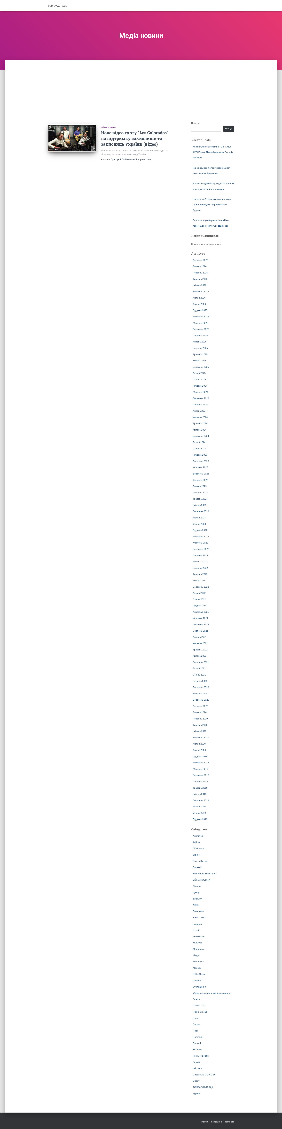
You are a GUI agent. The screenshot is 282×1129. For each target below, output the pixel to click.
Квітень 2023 (199, 505)
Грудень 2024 (200, 385)
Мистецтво (198, 961)
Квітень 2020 (199, 731)
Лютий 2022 (199, 593)
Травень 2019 (200, 788)
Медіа (196, 955)
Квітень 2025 (199, 360)
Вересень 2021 (201, 624)
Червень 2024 (200, 417)
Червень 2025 (200, 348)
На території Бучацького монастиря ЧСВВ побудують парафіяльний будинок (212, 204)
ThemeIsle (228, 1121)
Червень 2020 (200, 718)
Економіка (198, 911)
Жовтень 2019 (200, 769)
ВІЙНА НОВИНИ (108, 127)
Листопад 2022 (201, 536)
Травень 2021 (200, 649)
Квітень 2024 (199, 429)
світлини (197, 1068)
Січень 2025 (199, 379)
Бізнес (196, 854)
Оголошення (199, 986)
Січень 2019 (199, 813)
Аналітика (198, 836)
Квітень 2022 (199, 580)
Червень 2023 (200, 492)
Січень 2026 (199, 304)
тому (144, 159)
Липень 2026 (200, 266)
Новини (197, 980)
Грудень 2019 (200, 756)
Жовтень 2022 (200, 542)
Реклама (197, 1049)
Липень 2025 (200, 341)
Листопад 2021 (201, 612)
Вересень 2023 (201, 473)
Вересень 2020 (201, 699)
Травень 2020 (200, 725)
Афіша (196, 842)
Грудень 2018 (200, 819)
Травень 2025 (200, 354)
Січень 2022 (199, 599)
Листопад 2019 (201, 762)
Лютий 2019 (199, 806)
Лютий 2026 (199, 297)
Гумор (196, 892)
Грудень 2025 (200, 310)
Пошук (195, 123)
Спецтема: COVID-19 (204, 1074)
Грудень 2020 (200, 681)
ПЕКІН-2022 (199, 1005)
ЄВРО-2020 (199, 917)
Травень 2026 (200, 279)
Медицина (198, 949)
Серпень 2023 (200, 480)
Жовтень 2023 (200, 467)
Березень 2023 (201, 511)
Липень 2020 (200, 712)
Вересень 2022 (201, 549)
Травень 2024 (200, 423)
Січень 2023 (199, 524)
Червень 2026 (200, 272)
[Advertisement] (141, 84)
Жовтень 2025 (200, 323)
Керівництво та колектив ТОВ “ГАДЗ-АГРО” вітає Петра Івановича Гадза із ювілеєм (213, 152)
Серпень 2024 (200, 404)
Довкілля (197, 898)
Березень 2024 (201, 436)
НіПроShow (199, 974)
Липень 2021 (200, 637)
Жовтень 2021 (200, 618)
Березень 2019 (201, 800)
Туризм (197, 1093)
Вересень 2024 (201, 398)
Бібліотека (198, 848)
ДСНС (196, 905)
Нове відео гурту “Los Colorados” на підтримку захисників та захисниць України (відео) (134, 138)
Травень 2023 (200, 498)
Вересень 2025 (201, 329)
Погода (197, 1024)
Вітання (197, 886)
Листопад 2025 (201, 316)
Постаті (197, 1043)
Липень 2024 (200, 411)
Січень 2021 (199, 674)
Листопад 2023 (201, 461)
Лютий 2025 (199, 373)
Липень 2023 (200, 486)
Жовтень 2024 (200, 392)
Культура (197, 942)
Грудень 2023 (200, 454)
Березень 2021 (201, 662)
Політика (197, 1037)
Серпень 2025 (200, 335)
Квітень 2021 (199, 656)
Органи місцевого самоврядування (211, 993)
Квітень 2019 (199, 794)
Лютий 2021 (199, 668)
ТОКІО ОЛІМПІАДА (203, 1087)
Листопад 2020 (201, 687)
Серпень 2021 (200, 630)
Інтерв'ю (197, 924)
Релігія (196, 1062)
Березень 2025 (201, 367)
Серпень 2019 (200, 781)
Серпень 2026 (200, 260)
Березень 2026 (201, 291)
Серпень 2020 (200, 706)
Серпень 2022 (200, 555)
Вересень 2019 (201, 775)
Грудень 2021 (200, 605)
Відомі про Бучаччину (204, 873)
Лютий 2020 (199, 743)
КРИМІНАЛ (198, 936)
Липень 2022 (200, 561)
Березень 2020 (201, 737)
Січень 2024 (199, 448)
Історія (196, 930)
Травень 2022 (200, 574)
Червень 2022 (200, 568)
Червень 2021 (200, 643)
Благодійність (200, 861)
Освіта (196, 999)
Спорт (196, 1081)
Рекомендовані (201, 1055)
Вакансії (197, 867)
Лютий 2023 (199, 517)
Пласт (196, 1018)
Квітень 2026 (199, 285)
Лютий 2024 (199, 442)
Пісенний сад (200, 1012)
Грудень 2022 (200, 530)
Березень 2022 (201, 586)
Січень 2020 (199, 750)
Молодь (197, 968)
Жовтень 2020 (200, 693)
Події (195, 1030)
